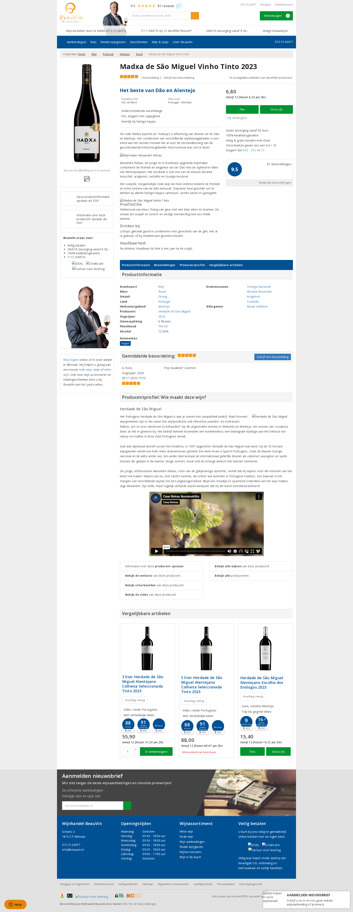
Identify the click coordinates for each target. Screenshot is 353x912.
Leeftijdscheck (203, 884)
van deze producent (152, 576)
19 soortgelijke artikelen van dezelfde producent (260, 77)
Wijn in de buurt (190, 857)
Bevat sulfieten (257, 306)
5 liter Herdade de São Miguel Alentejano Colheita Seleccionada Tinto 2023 (201, 684)
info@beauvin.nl (73, 850)
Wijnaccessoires (191, 852)
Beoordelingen (164, 265)
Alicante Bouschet (259, 291)
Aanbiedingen (76, 42)
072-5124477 (248, 4)
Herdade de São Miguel (174, 311)
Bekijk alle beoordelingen (275, 182)
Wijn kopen (71, 360)
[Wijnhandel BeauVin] (93, 13)
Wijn (93, 42)
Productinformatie (136, 265)
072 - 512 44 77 (253, 150)
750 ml (163, 326)
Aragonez (253, 296)
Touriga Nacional (258, 287)
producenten (232, 576)
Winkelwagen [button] (276, 16)
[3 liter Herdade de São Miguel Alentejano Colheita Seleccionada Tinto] (147, 648)
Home (81, 54)
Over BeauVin (182, 42)
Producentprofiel (192, 265)
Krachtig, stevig (135, 700)
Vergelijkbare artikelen (226, 265)
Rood (139, 54)
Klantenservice (284, 4)
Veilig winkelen (128, 884)
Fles (242, 109)
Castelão (253, 301)
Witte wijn (186, 831)
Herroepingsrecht (250, 884)
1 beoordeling (150, 77)
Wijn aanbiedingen (192, 842)
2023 (161, 316)
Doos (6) (276, 109)
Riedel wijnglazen (113, 42)
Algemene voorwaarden (173, 884)
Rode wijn (186, 836)
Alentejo (125, 54)
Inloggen (265, 4)
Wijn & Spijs (160, 42)
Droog (162, 296)
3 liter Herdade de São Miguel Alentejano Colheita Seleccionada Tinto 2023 (142, 684)
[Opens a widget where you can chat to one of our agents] (15, 905)
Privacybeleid (226, 884)
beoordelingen (145, 904)
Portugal (108, 54)
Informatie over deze (154, 566)
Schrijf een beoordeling (179, 77)
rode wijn (85, 369)
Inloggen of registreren (75, 884)
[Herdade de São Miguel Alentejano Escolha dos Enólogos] (265, 648)
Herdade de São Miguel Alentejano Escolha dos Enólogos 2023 (261, 683)
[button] (128, 724)
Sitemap (148, 884)
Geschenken (139, 42)
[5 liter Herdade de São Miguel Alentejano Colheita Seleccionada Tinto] (206, 648)
